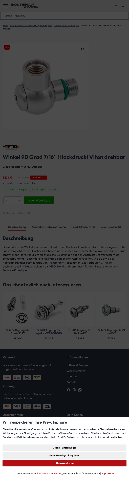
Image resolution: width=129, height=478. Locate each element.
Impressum (107, 473)
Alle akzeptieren (64, 463)
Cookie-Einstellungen (64, 447)
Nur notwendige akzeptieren (64, 455)
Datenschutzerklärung (49, 473)
